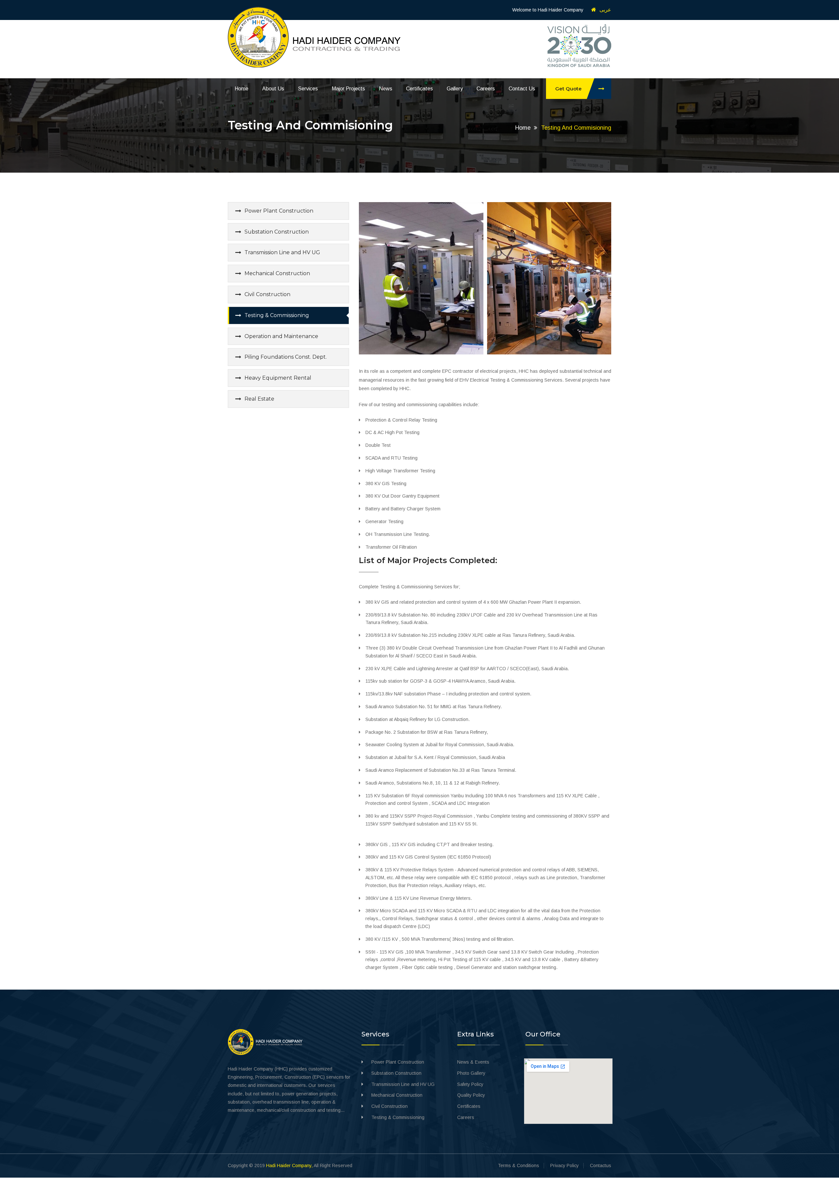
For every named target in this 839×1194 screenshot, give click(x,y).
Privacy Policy (564, 1165)
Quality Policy (471, 1095)
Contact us (522, 88)
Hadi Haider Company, (289, 1165)
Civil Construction (267, 294)
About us (273, 88)
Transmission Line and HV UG (282, 252)
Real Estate (259, 399)
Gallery (455, 88)
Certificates (419, 88)
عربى (605, 9)
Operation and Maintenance (281, 336)
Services (308, 88)
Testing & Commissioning (276, 315)
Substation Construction (276, 232)
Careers (486, 88)
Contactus (600, 1165)
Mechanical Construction (277, 273)
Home (241, 88)
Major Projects (348, 88)
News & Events (473, 1062)
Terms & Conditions (518, 1165)
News (385, 88)
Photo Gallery (471, 1073)
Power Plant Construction (278, 211)
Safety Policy (470, 1084)
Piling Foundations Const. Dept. (285, 357)
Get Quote (568, 88)
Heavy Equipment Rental (277, 378)
